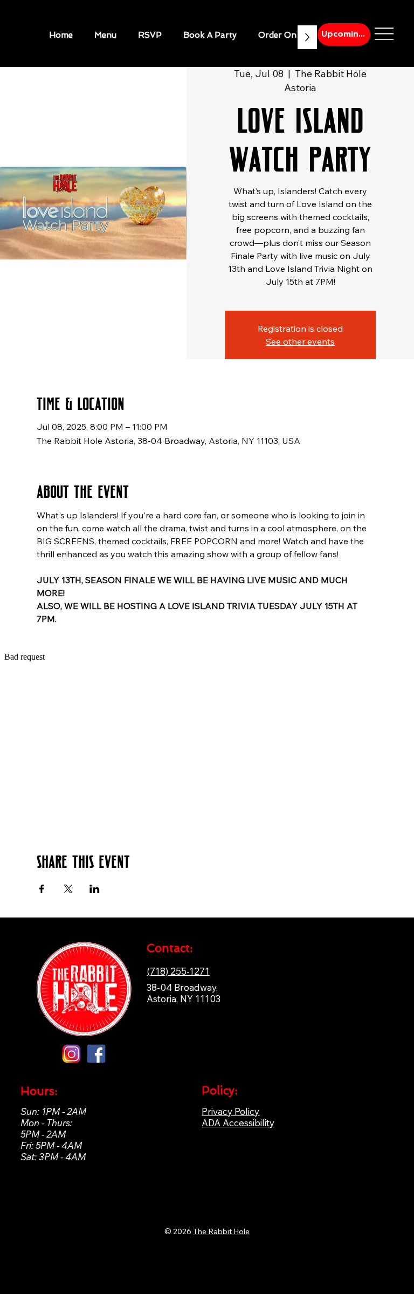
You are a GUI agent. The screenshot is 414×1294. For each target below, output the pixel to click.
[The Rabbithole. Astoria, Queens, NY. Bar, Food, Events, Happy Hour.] (71, 1054)
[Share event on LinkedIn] (94, 889)
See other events (300, 341)
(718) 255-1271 (178, 971)
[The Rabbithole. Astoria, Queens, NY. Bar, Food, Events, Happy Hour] (96, 1054)
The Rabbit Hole (221, 1231)
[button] (210, 35)
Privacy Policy (230, 1111)
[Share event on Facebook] (42, 889)
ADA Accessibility (238, 1122)
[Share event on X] (68, 889)
